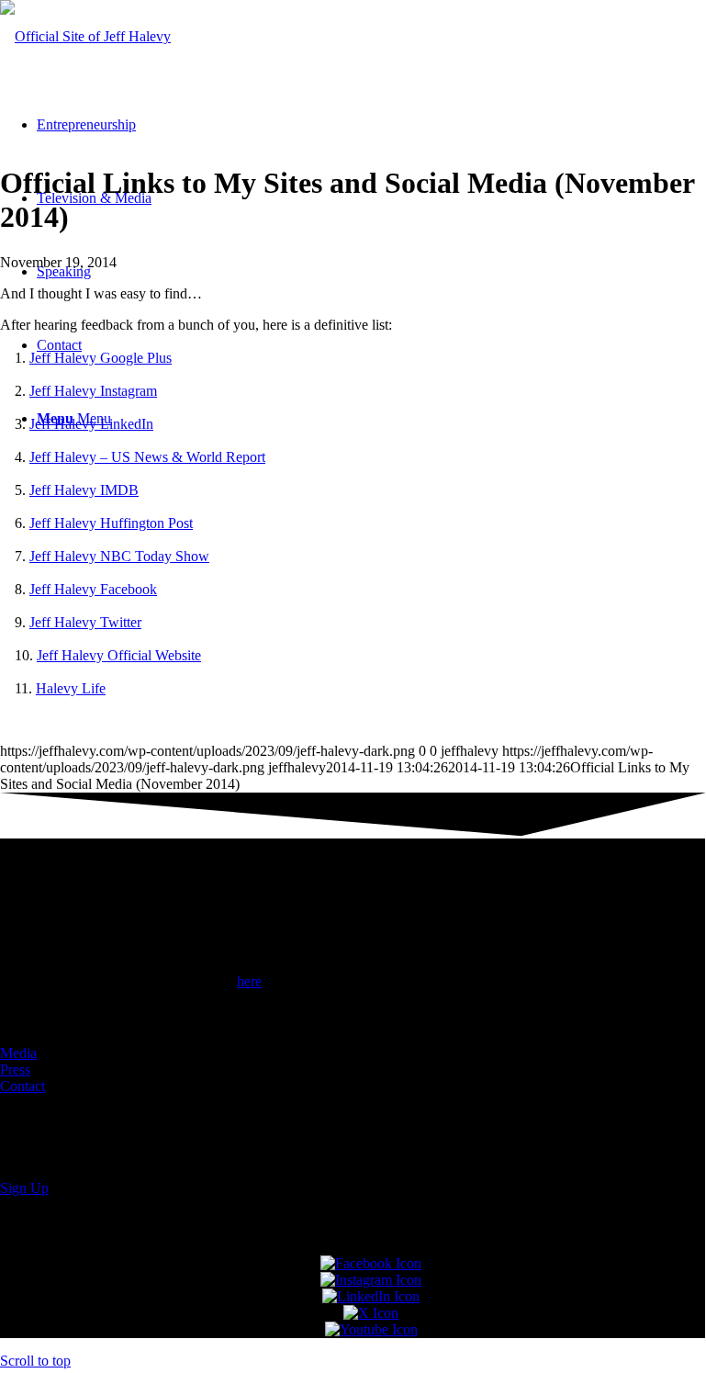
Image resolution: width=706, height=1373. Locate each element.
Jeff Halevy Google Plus (100, 358)
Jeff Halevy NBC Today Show (119, 556)
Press (15, 1069)
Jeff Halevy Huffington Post (111, 523)
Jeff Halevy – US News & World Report (147, 457)
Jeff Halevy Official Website (119, 655)
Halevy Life (71, 688)
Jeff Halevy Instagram (93, 391)
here (249, 981)
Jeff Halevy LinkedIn (91, 424)
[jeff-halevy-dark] (85, 36)
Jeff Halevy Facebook (93, 589)
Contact (22, 1086)
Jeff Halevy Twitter (85, 622)
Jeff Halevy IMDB (84, 490)
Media (18, 1053)
